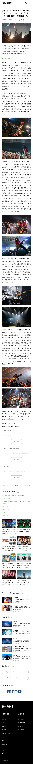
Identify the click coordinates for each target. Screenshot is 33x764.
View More (16, 441)
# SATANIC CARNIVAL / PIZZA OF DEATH (13, 495)
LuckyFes (4, 744)
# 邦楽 (3, 512)
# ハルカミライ (6, 498)
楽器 (3, 740)
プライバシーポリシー (24, 730)
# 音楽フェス (5, 515)
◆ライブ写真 (6, 58)
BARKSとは (21, 719)
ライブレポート (6, 733)
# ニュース (5, 506)
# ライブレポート (7, 509)
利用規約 (20, 726)
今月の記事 (5, 719)
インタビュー (5, 730)
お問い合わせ (21, 722)
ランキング (5, 726)
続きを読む (28, 485)
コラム (3, 737)
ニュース (4, 722)
